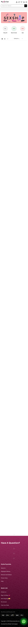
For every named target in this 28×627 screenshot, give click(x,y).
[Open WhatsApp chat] (23, 621)
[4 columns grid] (2, 39)
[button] (16, 2)
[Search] (25, 5)
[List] (5, 39)
